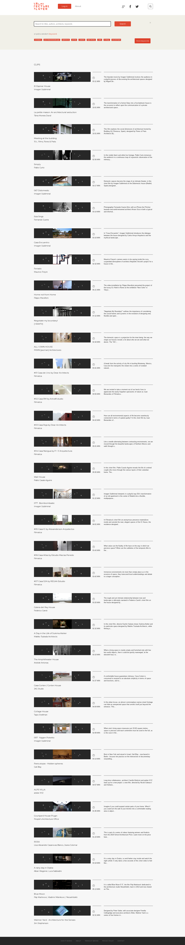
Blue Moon (39, 894)
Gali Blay (37, 767)
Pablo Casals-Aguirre (43, 480)
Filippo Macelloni (41, 298)
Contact (121, 941)
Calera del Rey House (44, 607)
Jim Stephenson (41, 923)
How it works (66, 941)
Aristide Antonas (41, 663)
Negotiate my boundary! (46, 320)
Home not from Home (45, 294)
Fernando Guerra (41, 220)
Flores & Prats (50, 141)
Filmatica (38, 376)
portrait (74, 39)
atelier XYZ (38, 793)
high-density (91, 39)
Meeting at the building (45, 138)
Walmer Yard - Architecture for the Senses (54, 920)
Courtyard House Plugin (45, 816)
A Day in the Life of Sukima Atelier (50, 633)
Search (123, 24)
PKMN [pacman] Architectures (47, 350)
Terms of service (91, 941)
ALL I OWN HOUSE (43, 347)
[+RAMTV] (38, 324)
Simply (37, 164)
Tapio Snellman (40, 715)
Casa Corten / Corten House (47, 685)
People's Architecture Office (46, 819)
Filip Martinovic (40, 897)
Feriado (38, 268)
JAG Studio (39, 689)
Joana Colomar (70, 845)
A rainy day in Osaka (43, 868)
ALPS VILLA (39, 789)
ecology (106, 39)
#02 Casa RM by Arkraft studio (48, 399)
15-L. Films (38, 141)
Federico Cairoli (40, 610)
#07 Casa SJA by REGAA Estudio (49, 581)
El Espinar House (42, 86)
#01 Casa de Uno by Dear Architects (51, 373)
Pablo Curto (39, 168)
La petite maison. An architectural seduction (55, 112)
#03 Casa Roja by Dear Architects (50, 425)
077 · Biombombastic (44, 503)
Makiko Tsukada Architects (45, 636)
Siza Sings (38, 216)
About (78, 6)
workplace (38, 39)
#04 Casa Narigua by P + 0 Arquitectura (53, 451)
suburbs (81, 39)
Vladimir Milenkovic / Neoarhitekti (62, 897)
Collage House (41, 711)
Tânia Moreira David (42, 115)
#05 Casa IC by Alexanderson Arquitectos (54, 529)
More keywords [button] (142, 41)
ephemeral (65, 39)
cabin (99, 39)
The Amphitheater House (46, 659)
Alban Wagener (41, 871)
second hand (116, 39)
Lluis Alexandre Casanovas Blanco (48, 845)
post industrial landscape (51, 39)
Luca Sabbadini (55, 871)
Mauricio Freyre (41, 272)
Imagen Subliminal (42, 89)
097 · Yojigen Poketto (44, 737)
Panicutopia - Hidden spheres (48, 763)
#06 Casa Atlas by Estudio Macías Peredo (54, 555)
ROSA (37, 842)
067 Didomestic (41, 190)
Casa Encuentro (41, 242)
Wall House (39, 477)
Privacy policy (108, 941)
